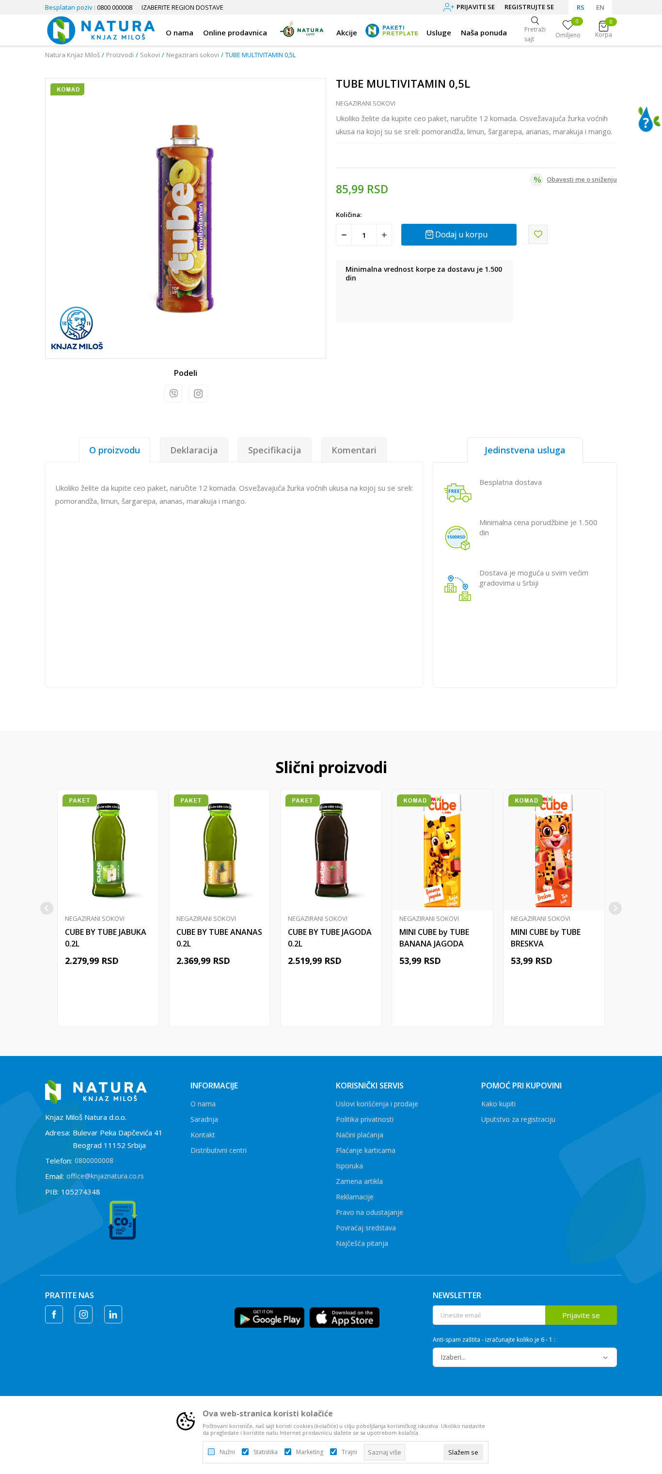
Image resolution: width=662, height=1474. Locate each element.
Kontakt (202, 1134)
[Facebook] (54, 1314)
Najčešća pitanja (362, 1243)
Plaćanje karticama (365, 1150)
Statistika (265, 1452)
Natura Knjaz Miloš (72, 54)
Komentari (354, 450)
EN (600, 7)
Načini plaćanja (359, 1134)
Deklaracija (194, 450)
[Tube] (77, 328)
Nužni (227, 1452)
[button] (538, 234)
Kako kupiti (498, 1103)
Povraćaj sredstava (366, 1227)
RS (580, 7)
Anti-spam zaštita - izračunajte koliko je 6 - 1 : (494, 1340)
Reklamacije (355, 1196)
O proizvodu (114, 450)
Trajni (349, 1452)
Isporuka (349, 1165)
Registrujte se (529, 6)
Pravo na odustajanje (369, 1212)
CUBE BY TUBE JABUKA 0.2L (105, 938)
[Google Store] (269, 1316)
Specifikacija (274, 450)
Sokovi (150, 54)
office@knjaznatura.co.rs (105, 1175)
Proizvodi (120, 54)
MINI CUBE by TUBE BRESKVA (546, 938)
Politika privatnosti (365, 1119)
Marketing (309, 1452)
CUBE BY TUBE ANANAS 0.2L (219, 938)
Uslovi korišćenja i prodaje (377, 1103)
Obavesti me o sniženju (582, 179)
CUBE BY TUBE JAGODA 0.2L (330, 938)
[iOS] (344, 1316)
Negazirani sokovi (192, 54)
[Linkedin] (113, 1314)
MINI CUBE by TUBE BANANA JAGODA (434, 938)
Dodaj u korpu (461, 234)
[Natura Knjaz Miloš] (100, 29)
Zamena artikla (359, 1181)
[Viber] (173, 393)
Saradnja (204, 1119)
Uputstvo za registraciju (518, 1119)
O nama (203, 1103)
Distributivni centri (218, 1150)
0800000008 (94, 1160)
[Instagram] (197, 393)
